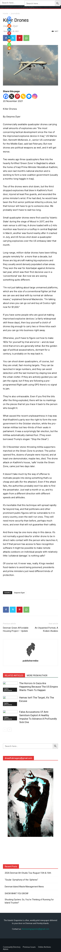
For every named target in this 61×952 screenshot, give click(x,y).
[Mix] (9, 41)
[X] (11, 96)
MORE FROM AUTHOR (37, 675)
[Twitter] (13, 610)
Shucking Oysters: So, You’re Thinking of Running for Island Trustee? (29, 901)
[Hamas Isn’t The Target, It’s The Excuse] (10, 701)
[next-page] (9, 730)
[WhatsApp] (26, 38)
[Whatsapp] (9, 44)
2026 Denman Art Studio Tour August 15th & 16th (28, 873)
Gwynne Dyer (19, 592)
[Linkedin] (9, 29)
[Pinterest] (20, 38)
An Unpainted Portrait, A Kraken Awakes (46, 629)
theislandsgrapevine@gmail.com (35, 929)
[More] (9, 48)
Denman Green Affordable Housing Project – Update (15, 629)
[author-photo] (30, 656)
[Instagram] (34, 96)
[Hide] (8, 53)
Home (5, 13)
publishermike (30, 660)
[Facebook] (5, 96)
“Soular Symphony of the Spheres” (22, 880)
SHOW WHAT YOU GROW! (16, 893)
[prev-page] (5, 730)
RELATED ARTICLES (14, 675)
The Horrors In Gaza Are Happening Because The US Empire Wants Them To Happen (38, 687)
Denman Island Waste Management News (24, 886)
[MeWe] (9, 37)
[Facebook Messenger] (29, 96)
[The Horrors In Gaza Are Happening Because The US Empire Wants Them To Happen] (10, 687)
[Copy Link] (23, 96)
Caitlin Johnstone (8, 689)
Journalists (15, 13)
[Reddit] (9, 26)
